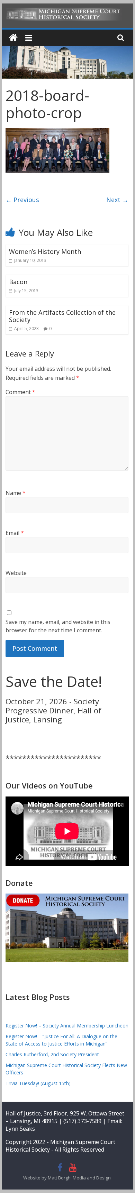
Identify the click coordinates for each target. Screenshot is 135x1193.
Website (16, 573)
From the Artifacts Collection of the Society (62, 316)
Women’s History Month (45, 251)
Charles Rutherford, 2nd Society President (52, 1054)
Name (16, 493)
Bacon (18, 282)
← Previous (22, 199)
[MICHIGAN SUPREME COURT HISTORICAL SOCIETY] (13, 37)
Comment (20, 392)
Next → (117, 199)
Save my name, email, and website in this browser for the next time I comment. (58, 626)
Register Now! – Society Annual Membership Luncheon (67, 1025)
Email (15, 533)
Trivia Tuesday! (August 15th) (38, 1083)
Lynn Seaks (20, 1128)
